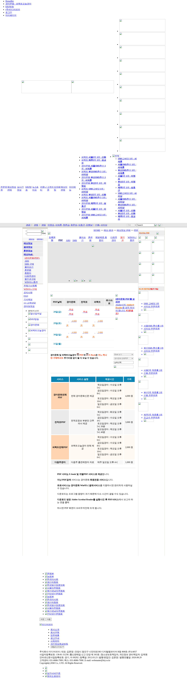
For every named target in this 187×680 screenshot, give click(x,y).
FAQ (26, 296)
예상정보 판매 (123, 230)
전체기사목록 (30, 286)
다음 (49, 619)
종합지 (28, 273)
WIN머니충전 (31, 282)
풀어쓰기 (29, 267)
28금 (28, 225)
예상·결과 (108, 230)
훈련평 (28, 270)
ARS (27, 261)
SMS (75, 240)
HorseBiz (9, 1)
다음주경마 (30, 276)
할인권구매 (30, 279)
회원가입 (31, 239)
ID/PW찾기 (40, 239)
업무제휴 (55, 635)
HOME (97, 230)
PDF (136, 230)
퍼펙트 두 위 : (93, 157)
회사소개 (55, 629)
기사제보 (28, 299)
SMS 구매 (29, 264)
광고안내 (55, 638)
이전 (42, 619)
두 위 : (126, 210)
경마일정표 (29, 306)
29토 (36, 225)
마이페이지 (10, 15)
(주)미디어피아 (12, 9)
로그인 (8, 12)
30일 (43, 225)
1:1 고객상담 (30, 303)
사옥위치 (55, 641)
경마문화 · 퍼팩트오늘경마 (18, 4)
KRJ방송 (9, 6)
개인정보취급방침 (59, 644)
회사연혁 (55, 632)
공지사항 (28, 292)
